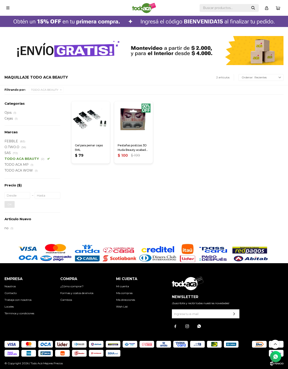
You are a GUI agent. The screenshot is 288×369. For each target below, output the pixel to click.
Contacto (10, 293)
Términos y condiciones (19, 313)
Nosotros (10, 286)
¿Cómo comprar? (71, 286)
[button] (253, 8)
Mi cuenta (122, 286)
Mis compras (124, 293)
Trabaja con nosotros (18, 299)
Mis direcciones (125, 299)
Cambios (66, 299)
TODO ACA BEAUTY (44, 89)
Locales (9, 306)
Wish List (122, 306)
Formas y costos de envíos (76, 293)
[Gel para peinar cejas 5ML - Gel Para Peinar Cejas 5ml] (91, 120)
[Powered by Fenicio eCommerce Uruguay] (277, 363)
